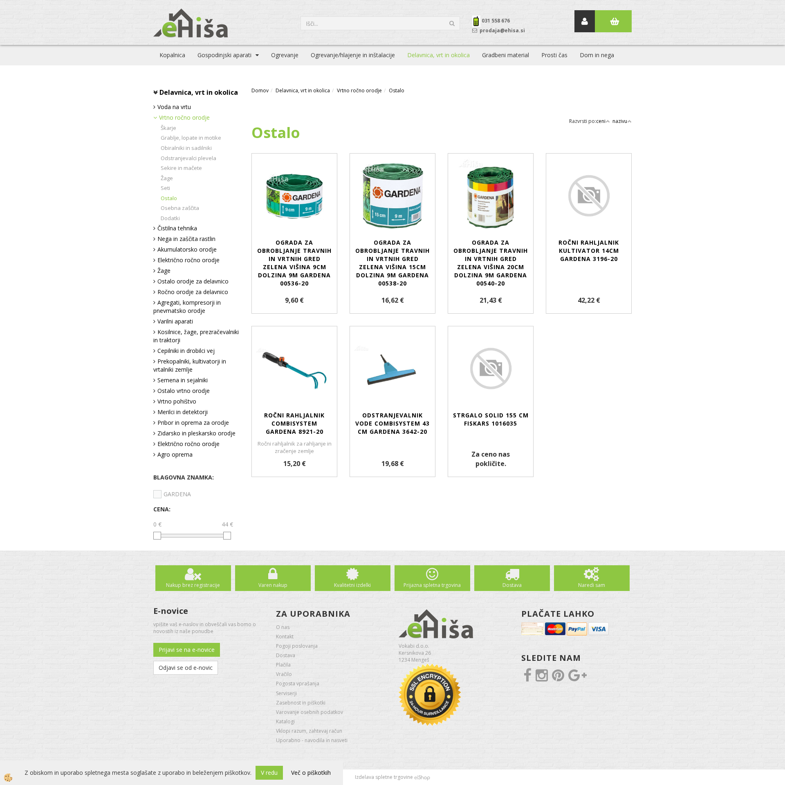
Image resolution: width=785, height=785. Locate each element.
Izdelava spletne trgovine (384, 777)
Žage (167, 178)
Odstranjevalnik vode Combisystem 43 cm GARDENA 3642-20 (392, 423)
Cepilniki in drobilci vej (186, 351)
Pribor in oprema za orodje (193, 422)
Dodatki (170, 218)
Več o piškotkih (311, 772)
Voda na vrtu (174, 107)
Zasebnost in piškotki (300, 702)
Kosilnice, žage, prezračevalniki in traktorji (196, 336)
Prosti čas (554, 55)
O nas (282, 627)
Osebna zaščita (180, 208)
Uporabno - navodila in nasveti (312, 740)
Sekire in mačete (181, 168)
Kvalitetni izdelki (352, 585)
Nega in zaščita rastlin (186, 239)
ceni (601, 121)
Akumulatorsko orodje (187, 249)
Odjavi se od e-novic (186, 667)
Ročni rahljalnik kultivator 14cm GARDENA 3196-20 (588, 251)
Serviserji (286, 693)
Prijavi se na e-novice (187, 649)
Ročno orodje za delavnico (192, 292)
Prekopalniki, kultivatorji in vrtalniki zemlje (189, 365)
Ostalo (169, 198)
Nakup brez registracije (193, 585)
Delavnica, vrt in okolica (438, 55)
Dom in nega (597, 55)
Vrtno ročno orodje (184, 117)
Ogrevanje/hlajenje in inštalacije (353, 55)
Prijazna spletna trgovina (432, 585)
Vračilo (284, 674)
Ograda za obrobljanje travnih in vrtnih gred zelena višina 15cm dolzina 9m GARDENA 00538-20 (392, 263)
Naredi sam (591, 585)
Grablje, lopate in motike (191, 137)
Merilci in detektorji (182, 412)
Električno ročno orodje (188, 260)
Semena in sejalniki (182, 380)
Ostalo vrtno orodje (183, 391)
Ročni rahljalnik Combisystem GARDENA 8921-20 (294, 423)
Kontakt (285, 636)
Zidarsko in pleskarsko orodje (196, 433)
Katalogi (285, 721)
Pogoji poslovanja (297, 645)
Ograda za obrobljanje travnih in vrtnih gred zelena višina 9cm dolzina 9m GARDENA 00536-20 (294, 263)
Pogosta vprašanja (297, 683)
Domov (260, 90)
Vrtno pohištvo (176, 401)
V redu (269, 772)
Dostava (512, 585)
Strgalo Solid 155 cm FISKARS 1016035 (491, 419)
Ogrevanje (284, 55)
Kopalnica (172, 55)
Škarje (168, 128)
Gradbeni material (505, 55)
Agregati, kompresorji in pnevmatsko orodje (187, 306)
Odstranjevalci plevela (188, 158)
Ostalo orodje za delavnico (193, 281)
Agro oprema (175, 454)
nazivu (619, 121)
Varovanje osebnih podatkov (309, 712)
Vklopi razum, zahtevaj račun (309, 730)
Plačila (283, 664)
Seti (165, 188)
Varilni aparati (175, 321)
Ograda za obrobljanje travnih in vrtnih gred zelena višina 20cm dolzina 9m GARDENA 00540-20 (490, 263)
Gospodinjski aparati (224, 55)
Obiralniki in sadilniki (186, 148)
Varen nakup (272, 585)
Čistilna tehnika (177, 228)
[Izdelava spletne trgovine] (422, 777)
